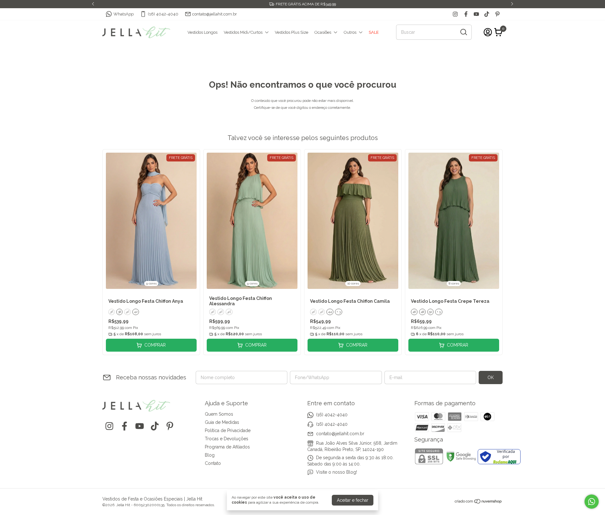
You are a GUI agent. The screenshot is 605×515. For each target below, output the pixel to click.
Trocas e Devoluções (226, 438)
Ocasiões (322, 32)
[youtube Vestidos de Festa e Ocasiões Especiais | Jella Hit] (476, 14)
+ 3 (339, 311)
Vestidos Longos (202, 32)
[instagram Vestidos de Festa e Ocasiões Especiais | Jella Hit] (455, 14)
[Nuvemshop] (478, 502)
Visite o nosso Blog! (336, 472)
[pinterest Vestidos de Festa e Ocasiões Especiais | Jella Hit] (497, 14)
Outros (350, 32)
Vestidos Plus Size (291, 32)
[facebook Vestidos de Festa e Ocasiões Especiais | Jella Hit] (466, 14)
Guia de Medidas (222, 422)
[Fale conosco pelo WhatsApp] (592, 502)
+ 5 (439, 311)
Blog (210, 455)
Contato (213, 463)
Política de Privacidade (228, 430)
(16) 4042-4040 (163, 14)
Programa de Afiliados (227, 446)
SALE (374, 32)
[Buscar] (463, 32)
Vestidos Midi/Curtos (243, 32)
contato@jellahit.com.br (214, 14)
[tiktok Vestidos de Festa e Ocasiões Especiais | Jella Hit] (486, 14)
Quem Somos (219, 414)
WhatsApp (123, 14)
